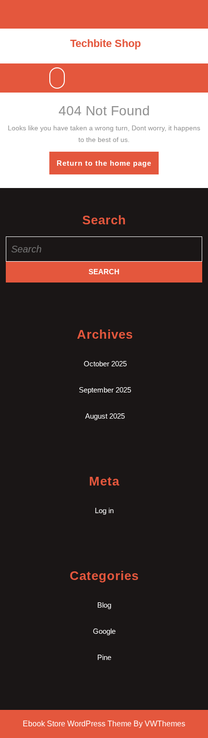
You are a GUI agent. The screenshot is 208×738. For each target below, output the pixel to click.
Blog (104, 605)
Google (104, 631)
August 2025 (105, 416)
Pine (104, 657)
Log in (104, 510)
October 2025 (105, 364)
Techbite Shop (105, 43)
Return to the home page (108, 166)
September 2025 (105, 390)
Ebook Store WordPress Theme (77, 724)
